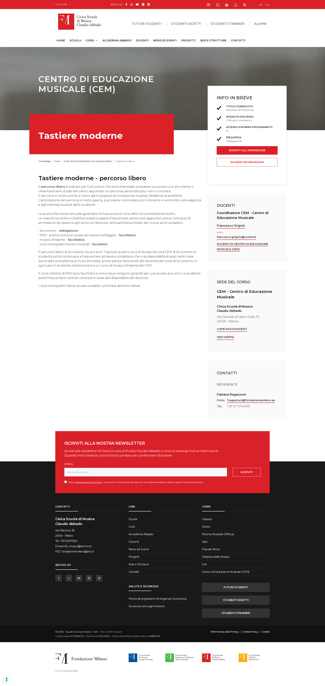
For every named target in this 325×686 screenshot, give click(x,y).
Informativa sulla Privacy (88, 482)
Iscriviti (247, 472)
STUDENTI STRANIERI (236, 613)
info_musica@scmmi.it (77, 546)
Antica (206, 526)
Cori (204, 564)
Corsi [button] (90, 40)
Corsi (57, 161)
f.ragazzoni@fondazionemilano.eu (251, 400)
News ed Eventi (165, 40)
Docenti (142, 40)
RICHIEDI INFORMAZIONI (247, 162)
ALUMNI (260, 24)
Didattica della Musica (215, 556)
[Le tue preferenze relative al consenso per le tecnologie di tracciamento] (6, 679)
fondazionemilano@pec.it (78, 551)
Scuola (75, 40)
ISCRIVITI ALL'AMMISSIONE (247, 150)
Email (68, 464)
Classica (207, 519)
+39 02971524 (68, 541)
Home (61, 40)
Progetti (188, 40)
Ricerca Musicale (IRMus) (218, 534)
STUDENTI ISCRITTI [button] (186, 24)
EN (268, 5)
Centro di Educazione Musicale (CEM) (225, 572)
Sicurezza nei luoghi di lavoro (147, 606)
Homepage (45, 161)
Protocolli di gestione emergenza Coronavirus (158, 598)
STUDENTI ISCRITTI (235, 600)
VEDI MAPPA (225, 337)
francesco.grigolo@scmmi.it (236, 237)
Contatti (238, 40)
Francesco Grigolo (231, 225)
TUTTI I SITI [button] (61, 4)
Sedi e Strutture (213, 40)
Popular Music (211, 549)
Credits (265, 632)
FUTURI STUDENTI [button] (147, 24)
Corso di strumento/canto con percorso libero (88, 161)
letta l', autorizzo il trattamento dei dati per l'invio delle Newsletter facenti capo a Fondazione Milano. (135, 482)
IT (260, 5)
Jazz (205, 541)
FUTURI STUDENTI (236, 587)
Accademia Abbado (117, 40)
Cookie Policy (250, 632)
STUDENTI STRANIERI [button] (228, 24)
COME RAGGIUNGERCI (232, 329)
